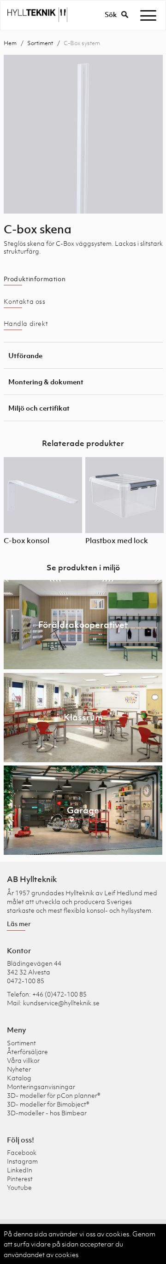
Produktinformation (35, 279)
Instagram (22, 1161)
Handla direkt (26, 323)
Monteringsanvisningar (41, 1086)
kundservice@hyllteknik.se (61, 1002)
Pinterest (20, 1178)
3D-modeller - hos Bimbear (47, 1112)
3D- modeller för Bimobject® (48, 1104)
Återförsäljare (27, 1051)
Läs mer (19, 923)
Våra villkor (23, 1060)
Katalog (19, 1077)
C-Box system (82, 43)
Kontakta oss (25, 301)
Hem (10, 43)
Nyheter (19, 1069)
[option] (83, 134)
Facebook (21, 1152)
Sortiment (40, 43)
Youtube (19, 1187)
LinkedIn (19, 1169)
